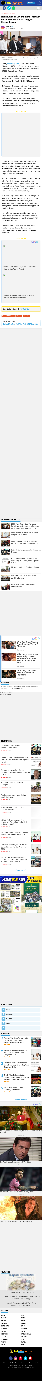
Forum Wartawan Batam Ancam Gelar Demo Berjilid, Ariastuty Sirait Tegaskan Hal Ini (15, 760)
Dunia (23, 1326)
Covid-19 (9, 1019)
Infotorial (4, 1334)
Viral (7, 1028)
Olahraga (4, 1339)
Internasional (26, 1334)
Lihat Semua (21, 870)
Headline (26, 316)
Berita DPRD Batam (8, 316)
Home (2, 13)
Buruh (23, 1320)
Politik (8, 1010)
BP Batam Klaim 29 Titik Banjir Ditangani (12, 784)
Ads (21, 1352)
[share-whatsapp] (13, 8)
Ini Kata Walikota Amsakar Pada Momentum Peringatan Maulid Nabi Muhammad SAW (14, 822)
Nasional (24, 1336)
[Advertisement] (21, 135)
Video (8, 1023)
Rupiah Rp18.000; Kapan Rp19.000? (21, 1292)
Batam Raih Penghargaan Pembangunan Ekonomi (10, 746)
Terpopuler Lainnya (21, 1099)
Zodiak (23, 1345)
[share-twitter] (9, 8)
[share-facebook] (4, 8)
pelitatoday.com (13, 64)
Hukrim (3, 1331)
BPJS (22, 1315)
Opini (22, 1339)
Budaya (3, 1320)
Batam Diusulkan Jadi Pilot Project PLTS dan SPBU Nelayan (21, 324)
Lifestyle (4, 1336)
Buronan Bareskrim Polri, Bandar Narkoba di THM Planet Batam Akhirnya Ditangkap (15, 772)
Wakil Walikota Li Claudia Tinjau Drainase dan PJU (12, 809)
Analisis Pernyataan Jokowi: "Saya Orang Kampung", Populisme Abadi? (21, 1304)
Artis (3, 1315)
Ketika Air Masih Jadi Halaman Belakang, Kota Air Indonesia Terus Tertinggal (21, 1298)
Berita (23, 1318)
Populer (30, 2)
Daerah (19, 316)
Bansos (3, 1318)
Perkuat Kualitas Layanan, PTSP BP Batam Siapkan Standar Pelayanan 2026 (14, 847)
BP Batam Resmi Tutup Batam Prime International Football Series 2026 (14, 833)
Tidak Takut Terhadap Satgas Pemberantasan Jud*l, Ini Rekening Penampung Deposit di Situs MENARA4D (16, 1077)
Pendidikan (9, 1014)
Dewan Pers (5, 1326)
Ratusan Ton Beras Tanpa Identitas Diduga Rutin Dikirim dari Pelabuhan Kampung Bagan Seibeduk (14, 859)
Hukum (23, 1331)
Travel (23, 1342)
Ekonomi (4, 1328)
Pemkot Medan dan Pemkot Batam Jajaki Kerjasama (13, 796)
